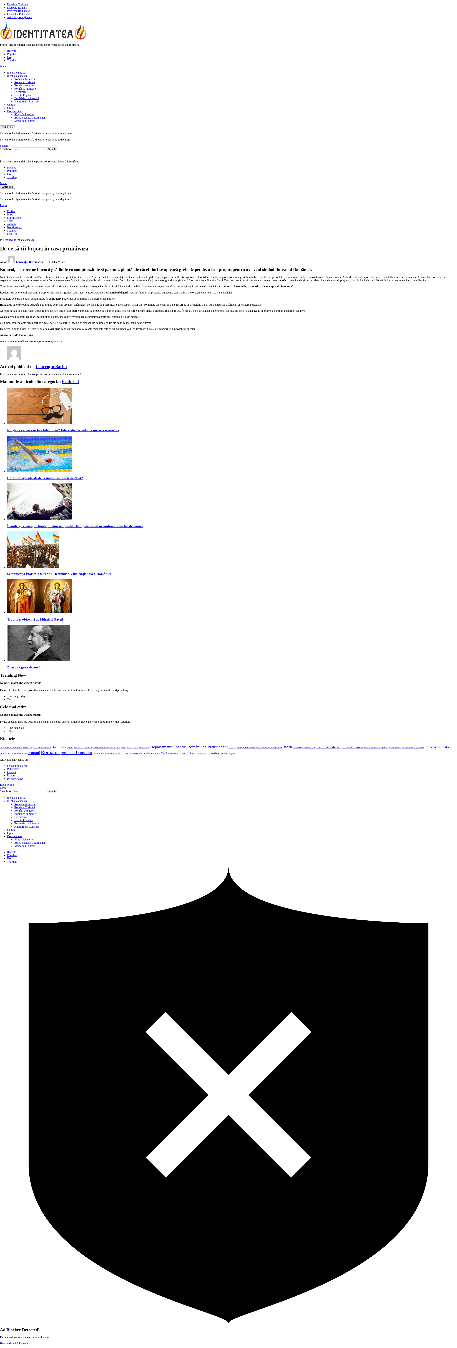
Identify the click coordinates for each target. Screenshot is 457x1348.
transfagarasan (200, 753)
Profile (11, 211)
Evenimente (21, 91)
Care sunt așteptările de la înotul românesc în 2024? (45, 478)
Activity (11, 224)
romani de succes (102, 753)
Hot (9, 57)
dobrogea (232, 748)
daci (123, 747)
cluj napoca (78, 748)
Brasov (37, 747)
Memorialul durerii (24, 120)
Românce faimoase (25, 88)
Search (52, 149)
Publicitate (13, 768)
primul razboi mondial (11, 753)
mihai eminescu (352, 747)
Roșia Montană (119, 753)
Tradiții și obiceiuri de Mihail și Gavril (35, 619)
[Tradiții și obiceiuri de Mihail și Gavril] (232, 596)
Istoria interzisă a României (29, 117)
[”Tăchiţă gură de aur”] (232, 643)
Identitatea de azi (16, 72)
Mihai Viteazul (371, 747)
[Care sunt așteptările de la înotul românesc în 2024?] (232, 454)
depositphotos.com (17, 765)
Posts (10, 214)
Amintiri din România (26, 101)
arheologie (27, 748)
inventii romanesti (246, 747)
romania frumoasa (76, 752)
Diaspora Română (17, 7)
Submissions (14, 217)
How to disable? (9, 1343)
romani (34, 752)
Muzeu (405, 747)
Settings (11, 230)
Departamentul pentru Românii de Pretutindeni (189, 747)
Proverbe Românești (18, 10)
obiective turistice (438, 747)
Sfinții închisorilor (24, 114)
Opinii (10, 107)
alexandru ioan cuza (11, 747)
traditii (190, 753)
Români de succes (24, 85)
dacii (135, 747)
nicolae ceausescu (416, 748)
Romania (50, 752)
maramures (298, 747)
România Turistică (17, 4)
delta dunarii (144, 748)
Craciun (116, 747)
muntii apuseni (395, 748)
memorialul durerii (328, 747)
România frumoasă (25, 79)
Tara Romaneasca (169, 753)
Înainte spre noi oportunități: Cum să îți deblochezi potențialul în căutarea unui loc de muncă (75, 526)
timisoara (182, 753)
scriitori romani (132, 753)
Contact (11, 772)
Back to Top (7, 784)
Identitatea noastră (17, 75)
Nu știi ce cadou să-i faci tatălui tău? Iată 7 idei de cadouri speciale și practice (63, 430)
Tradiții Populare (23, 95)
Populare (12, 54)
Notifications (14, 227)
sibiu (141, 753)
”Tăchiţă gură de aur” (23, 667)
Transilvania (215, 753)
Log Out (12, 233)
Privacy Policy (15, 778)
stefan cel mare (152, 753)
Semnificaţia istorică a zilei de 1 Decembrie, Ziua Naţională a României (59, 574)
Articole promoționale (19, 17)
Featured (70, 381)
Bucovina (46, 747)
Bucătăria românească (26, 98)
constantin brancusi (102, 747)
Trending (12, 60)
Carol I (70, 747)
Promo (11, 775)
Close (3, 787)
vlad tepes (229, 753)
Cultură (11, 104)
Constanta (88, 748)
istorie (288, 747)
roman (25, 753)
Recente (11, 50)
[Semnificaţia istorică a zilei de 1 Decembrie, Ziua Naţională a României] (232, 550)
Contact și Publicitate (19, 14)
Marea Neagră (309, 748)
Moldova (383, 747)
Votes (10, 220)
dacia (129, 747)
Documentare (14, 111)
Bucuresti (58, 747)
